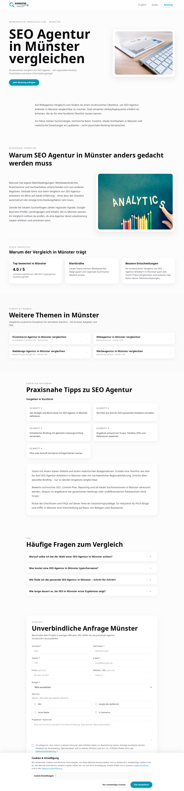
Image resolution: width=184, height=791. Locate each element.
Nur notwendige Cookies (114, 784)
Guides (155, 4)
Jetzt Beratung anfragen (24, 82)
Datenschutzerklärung (46, 751)
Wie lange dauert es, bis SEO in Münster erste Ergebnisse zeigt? (90, 591)
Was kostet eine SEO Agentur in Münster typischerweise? (90, 568)
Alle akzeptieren (141, 784)
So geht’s (142, 4)
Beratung (168, 4)
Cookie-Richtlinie (140, 765)
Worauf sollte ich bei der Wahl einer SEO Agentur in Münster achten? (90, 556)
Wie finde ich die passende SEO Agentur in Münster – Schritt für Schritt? (90, 579)
